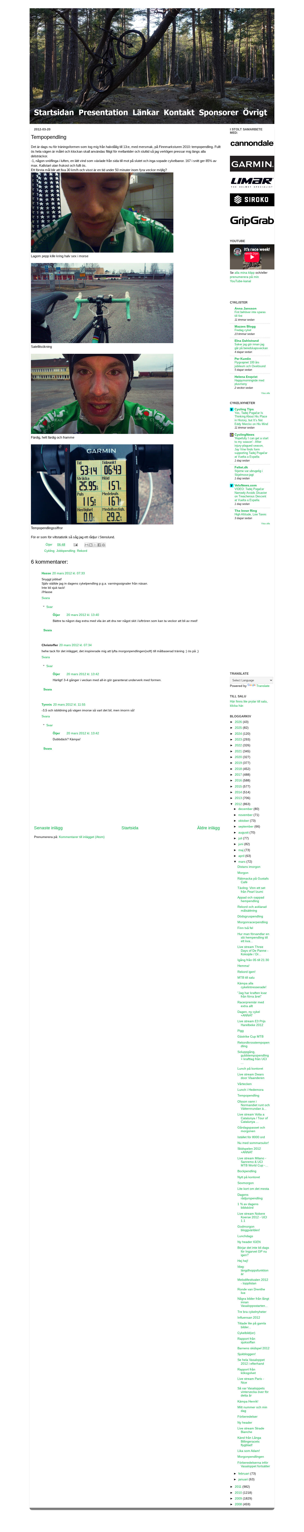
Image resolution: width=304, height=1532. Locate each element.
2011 (238, 1486)
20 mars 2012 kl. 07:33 (68, 573)
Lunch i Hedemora (250, 1089)
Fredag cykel (243, 330)
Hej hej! (242, 1261)
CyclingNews (244, 434)
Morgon (242, 872)
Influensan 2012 (248, 1317)
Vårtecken (244, 1084)
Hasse (46, 573)
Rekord (82, 550)
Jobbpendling (65, 550)
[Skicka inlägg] (75, 544)
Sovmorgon (245, 1183)
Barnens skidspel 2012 (253, 1348)
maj (241, 850)
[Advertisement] (250, 598)
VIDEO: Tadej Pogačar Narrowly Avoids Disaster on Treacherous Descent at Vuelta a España (251, 494)
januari (243, 1479)
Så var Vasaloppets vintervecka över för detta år (253, 1392)
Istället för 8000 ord (251, 1137)
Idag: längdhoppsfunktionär (252, 1270)
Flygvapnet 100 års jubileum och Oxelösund (250, 364)
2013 (239, 798)
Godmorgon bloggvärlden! (248, 1228)
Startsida (130, 828)
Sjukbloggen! (246, 1354)
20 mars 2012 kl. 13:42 (83, 674)
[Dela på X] (95, 545)
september (246, 826)
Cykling (49, 550)
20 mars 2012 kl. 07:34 (75, 645)
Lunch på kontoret (250, 1068)
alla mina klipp (245, 272)
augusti (243, 832)
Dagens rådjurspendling (250, 1196)
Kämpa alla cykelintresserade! (251, 985)
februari (244, 1473)
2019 (239, 763)
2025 (239, 727)
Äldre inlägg (208, 828)
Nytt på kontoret (248, 1177)
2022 (239, 745)
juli (240, 838)
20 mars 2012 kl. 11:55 (69, 704)
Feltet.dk (241, 467)
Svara (46, 598)
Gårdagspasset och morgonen (251, 1129)
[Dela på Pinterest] (103, 545)
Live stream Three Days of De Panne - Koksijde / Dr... (252, 950)
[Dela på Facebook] (99, 545)
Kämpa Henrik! (247, 1401)
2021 (239, 751)
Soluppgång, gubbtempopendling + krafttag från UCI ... (253, 1057)
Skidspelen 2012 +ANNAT (249, 1150)
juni (241, 844)
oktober (244, 820)
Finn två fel (245, 928)
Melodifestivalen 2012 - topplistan (252, 1281)
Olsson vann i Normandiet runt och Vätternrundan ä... (253, 1105)
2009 (239, 1498)
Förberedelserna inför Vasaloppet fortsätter (253, 1464)
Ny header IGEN (249, 1242)
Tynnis (47, 704)
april (241, 856)
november (245, 815)
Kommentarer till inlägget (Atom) (82, 837)
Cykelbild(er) (246, 1333)
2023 (239, 739)
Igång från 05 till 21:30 (253, 960)
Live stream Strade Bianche (250, 1430)
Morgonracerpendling (252, 922)
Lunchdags (245, 1236)
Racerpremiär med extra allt (250, 1004)
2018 (239, 769)
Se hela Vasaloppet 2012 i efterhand (251, 1361)
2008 (239, 1504)
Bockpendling (246, 1171)
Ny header (244, 1422)
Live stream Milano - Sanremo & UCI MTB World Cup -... (252, 1162)
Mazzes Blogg (245, 326)
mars (242, 861)
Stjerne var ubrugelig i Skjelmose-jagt (249, 472)
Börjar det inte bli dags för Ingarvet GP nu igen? (253, 1251)
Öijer (49, 544)
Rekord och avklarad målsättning (252, 908)
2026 (239, 722)
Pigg (240, 1030)
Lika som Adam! (248, 1451)
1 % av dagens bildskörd (247, 1205)
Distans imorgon (248, 866)
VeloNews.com (246, 485)
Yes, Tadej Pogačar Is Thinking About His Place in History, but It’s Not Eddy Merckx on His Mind (251, 418)
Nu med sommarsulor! (253, 1143)
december (245, 809)
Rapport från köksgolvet (246, 1371)
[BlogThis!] (91, 545)
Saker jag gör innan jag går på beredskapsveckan (251, 346)
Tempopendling (248, 1095)
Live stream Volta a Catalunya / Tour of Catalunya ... (252, 1118)
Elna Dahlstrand (247, 340)
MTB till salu (246, 977)
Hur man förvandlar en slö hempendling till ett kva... (253, 937)
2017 (239, 774)
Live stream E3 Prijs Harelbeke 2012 (251, 1023)
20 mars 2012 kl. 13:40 (83, 615)
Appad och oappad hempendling (250, 899)
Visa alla (265, 393)
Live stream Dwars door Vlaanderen (250, 1076)
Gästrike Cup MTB (250, 1036)
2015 (239, 786)
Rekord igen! (246, 971)
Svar (49, 607)
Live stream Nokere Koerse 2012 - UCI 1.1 (252, 1217)
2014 (239, 792)
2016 (239, 780)
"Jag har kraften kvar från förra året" (252, 994)
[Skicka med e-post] (86, 545)
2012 (239, 804)
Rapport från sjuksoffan (246, 1340)
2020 (239, 757)
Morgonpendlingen (250, 1456)
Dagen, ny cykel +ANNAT (248, 1013)
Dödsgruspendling (250, 916)
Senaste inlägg (48, 828)
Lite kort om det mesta (253, 1188)
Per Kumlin (243, 358)
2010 (239, 1492)
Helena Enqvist (246, 376)
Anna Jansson (246, 308)
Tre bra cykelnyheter (251, 1311)
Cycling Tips (244, 409)
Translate (263, 686)
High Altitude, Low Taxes (250, 514)
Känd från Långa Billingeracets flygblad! (249, 1441)
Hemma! (243, 965)
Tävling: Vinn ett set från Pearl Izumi (251, 889)
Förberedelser (247, 1416)
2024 (239, 733)
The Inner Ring (246, 510)
